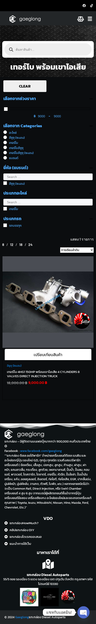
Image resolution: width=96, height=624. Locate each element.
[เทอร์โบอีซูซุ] (5, 147)
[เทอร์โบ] (5, 142)
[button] (90, 19)
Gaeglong (22, 617)
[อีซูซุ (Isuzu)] (5, 137)
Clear (25, 86)
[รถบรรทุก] (5, 225)
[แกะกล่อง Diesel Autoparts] (48, 564)
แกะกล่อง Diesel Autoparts (48, 574)
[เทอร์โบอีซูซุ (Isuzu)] (5, 152)
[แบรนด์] (5, 158)
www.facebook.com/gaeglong (41, 451)
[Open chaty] (83, 612)
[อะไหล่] (5, 132)
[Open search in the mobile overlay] (48, 49)
